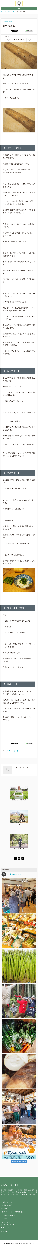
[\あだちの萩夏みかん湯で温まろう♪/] (19, 1142)
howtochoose (9, 751)
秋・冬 (16, 751)
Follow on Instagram (20, 1161)
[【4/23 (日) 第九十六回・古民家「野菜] (19, 1036)
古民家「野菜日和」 (7, 1205)
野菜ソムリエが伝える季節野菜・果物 (12, 1212)
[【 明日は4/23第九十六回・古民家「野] (19, 966)
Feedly (5, 1231)
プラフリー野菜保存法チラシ (10, 1215)
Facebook (6, 1228)
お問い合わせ (6, 1222)
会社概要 (4, 1208)
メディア (4, 1218)
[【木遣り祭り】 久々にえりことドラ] (19, 1001)
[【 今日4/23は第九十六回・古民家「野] (19, 930)
